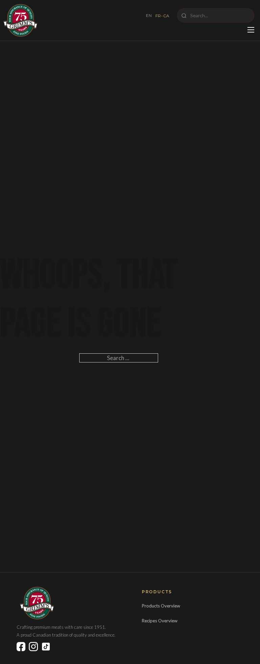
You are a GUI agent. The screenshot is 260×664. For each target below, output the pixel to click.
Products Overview (161, 605)
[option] (162, 16)
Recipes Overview (159, 620)
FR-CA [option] (162, 15)
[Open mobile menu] (250, 29)
